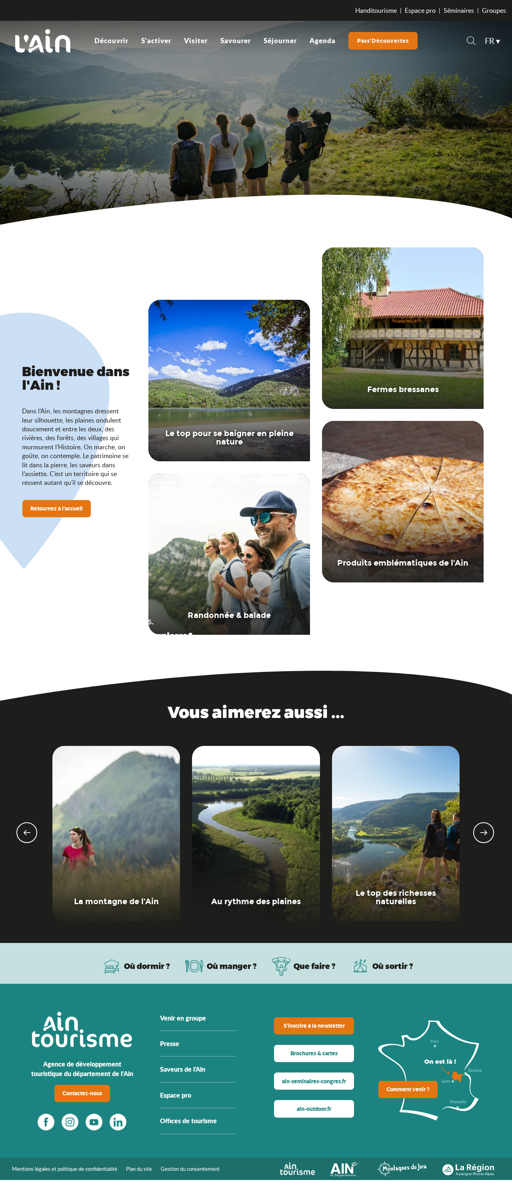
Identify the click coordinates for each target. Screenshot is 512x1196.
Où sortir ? (392, 966)
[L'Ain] (42, 41)
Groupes (494, 10)
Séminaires (459, 10)
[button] (471, 42)
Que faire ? (315, 966)
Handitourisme (376, 10)
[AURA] (468, 1168)
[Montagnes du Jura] (402, 1168)
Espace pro (420, 10)
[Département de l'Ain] (346, 1168)
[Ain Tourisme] (297, 1168)
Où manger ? (232, 966)
